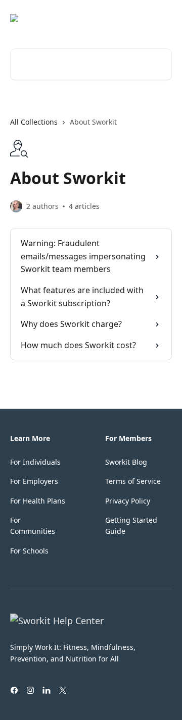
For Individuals (35, 462)
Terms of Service (133, 481)
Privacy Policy (127, 501)
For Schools (29, 551)
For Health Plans (37, 501)
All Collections (34, 122)
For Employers (34, 481)
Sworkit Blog (126, 462)
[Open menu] (163, 18)
